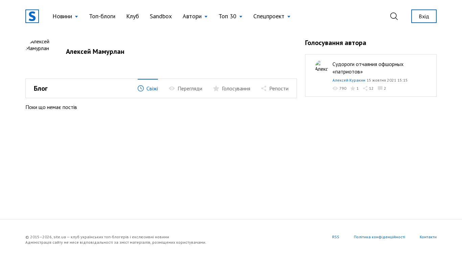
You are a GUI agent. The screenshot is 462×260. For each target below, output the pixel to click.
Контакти (428, 236)
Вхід (424, 16)
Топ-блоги (102, 16)
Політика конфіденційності (379, 236)
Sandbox (161, 16)
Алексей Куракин (348, 80)
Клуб (132, 16)
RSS (335, 236)
